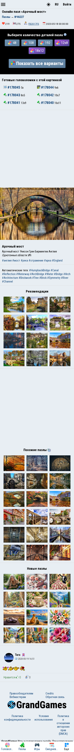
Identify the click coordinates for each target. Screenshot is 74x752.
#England (57, 260)
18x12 (39, 51)
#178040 (47, 103)
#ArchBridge (37, 274)
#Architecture (10, 278)
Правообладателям (21, 693)
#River (64, 278)
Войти (67, 4)
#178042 (47, 95)
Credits (50, 693)
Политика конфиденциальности (17, 717)
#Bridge (58, 274)
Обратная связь (55, 697)
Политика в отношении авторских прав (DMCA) (63, 724)
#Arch (66, 274)
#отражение (36, 260)
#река (24, 260)
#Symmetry (53, 278)
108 (31, 43)
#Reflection (9, 274)
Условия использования (44, 717)
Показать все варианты (39, 63)
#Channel (7, 281)
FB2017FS (33, 23)
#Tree (35, 278)
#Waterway (22, 274)
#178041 (14, 103)
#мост (16, 260)
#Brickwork (25, 278)
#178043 (14, 95)
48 (14, 43)
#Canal (55, 270)
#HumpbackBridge (39, 270)
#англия (7, 260)
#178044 (47, 87)
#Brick (43, 278)
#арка (47, 260)
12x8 (64, 43)
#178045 (14, 87)
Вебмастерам (18, 697)
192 (47, 43)
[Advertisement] (37, 149)
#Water (49, 274)
